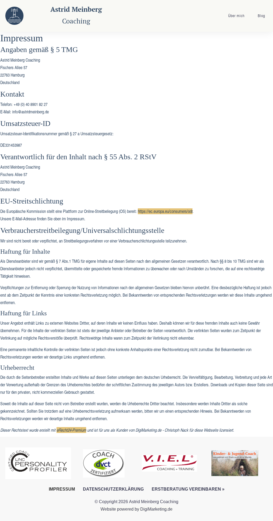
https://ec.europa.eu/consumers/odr (165, 211)
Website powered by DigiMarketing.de (136, 509)
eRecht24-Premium (71, 430)
